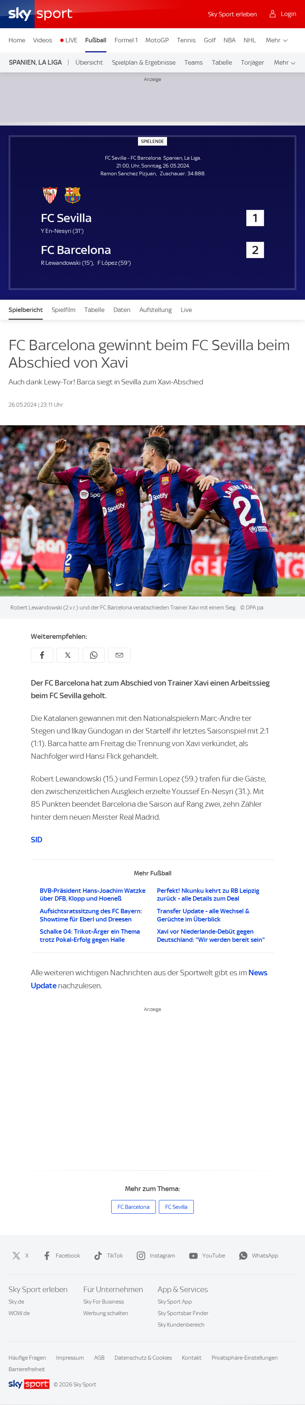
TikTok (115, 1255)
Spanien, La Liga (35, 62)
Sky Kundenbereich (181, 1324)
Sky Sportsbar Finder (183, 1313)
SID (36, 839)
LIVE (71, 40)
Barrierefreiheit (27, 1369)
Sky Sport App (175, 1301)
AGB (99, 1357)
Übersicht (89, 62)
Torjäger (252, 62)
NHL (250, 40)
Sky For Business (103, 1301)
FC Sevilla (176, 1207)
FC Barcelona (134, 1207)
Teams (193, 62)
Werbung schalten (105, 1313)
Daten (122, 309)
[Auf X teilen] (68, 655)
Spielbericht (26, 309)
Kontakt (192, 1357)
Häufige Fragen (27, 1357)
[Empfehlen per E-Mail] (119, 655)
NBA (229, 40)
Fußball (95, 40)
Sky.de (16, 1301)
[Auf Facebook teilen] (42, 655)
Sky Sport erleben (232, 14)
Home (17, 40)
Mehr (273, 40)
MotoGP (157, 40)
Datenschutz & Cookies (143, 1357)
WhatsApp (265, 1255)
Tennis (186, 40)
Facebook (68, 1255)
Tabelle (222, 62)
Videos (42, 40)
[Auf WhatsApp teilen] (94, 655)
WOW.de (19, 1313)
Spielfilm (64, 309)
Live (186, 309)
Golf (210, 40)
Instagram (162, 1255)
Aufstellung (155, 309)
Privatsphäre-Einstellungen (245, 1357)
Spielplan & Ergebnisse (144, 62)
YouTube (213, 1255)
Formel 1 (126, 40)
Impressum (70, 1357)
